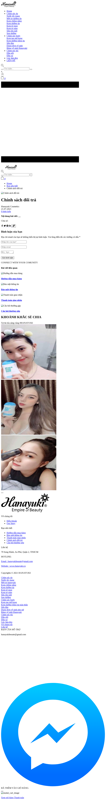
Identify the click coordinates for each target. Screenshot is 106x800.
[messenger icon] (53, 785)
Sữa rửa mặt (12, 31)
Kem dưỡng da (13, 23)
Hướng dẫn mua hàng (16, 533)
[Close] (2, 791)
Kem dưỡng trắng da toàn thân (14, 605)
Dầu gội (10, 53)
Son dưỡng (11, 33)
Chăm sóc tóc (12, 50)
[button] (2, 66)
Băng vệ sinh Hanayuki (17, 48)
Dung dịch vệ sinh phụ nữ (12, 610)
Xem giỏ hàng (7, 797)
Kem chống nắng (14, 21)
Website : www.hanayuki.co (13, 566)
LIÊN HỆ (11, 60)
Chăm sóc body (13, 36)
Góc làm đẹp (12, 58)
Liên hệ (4, 627)
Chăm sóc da (12, 13)
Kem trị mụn (12, 26)
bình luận (6, 211)
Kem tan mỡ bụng (14, 38)
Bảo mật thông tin (14, 535)
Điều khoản (12, 521)
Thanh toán (19, 797)
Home (9, 11)
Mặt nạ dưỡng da (14, 18)
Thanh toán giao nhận (16, 538)
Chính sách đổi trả (14, 540)
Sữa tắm (10, 43)
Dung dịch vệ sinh (15, 46)
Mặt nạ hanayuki (8, 582)
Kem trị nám (12, 28)
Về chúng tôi (6, 624)
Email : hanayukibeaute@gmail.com (17, 561)
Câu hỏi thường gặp (15, 542)
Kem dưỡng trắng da (16, 41)
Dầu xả (10, 55)
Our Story (11, 523)
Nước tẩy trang (13, 16)
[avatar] (2, 74)
